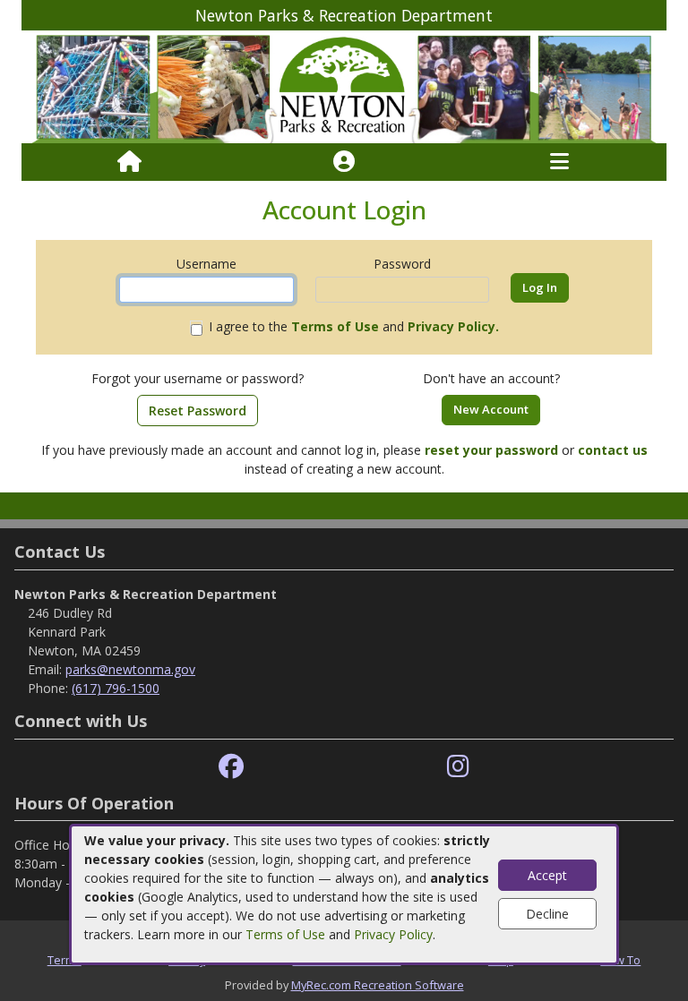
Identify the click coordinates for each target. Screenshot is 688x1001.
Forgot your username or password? (197, 378)
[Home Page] (129, 162)
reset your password (491, 449)
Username (206, 263)
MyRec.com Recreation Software (377, 985)
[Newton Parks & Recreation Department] (344, 85)
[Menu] (559, 162)
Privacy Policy (393, 934)
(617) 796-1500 (115, 688)
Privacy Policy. (453, 326)
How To (620, 960)
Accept (547, 875)
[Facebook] (231, 767)
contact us (613, 449)
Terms (64, 960)
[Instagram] (458, 767)
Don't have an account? (491, 378)
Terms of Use (285, 934)
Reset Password (197, 410)
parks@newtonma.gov (130, 669)
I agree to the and (354, 326)
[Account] (344, 162)
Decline (547, 913)
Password (402, 263)
